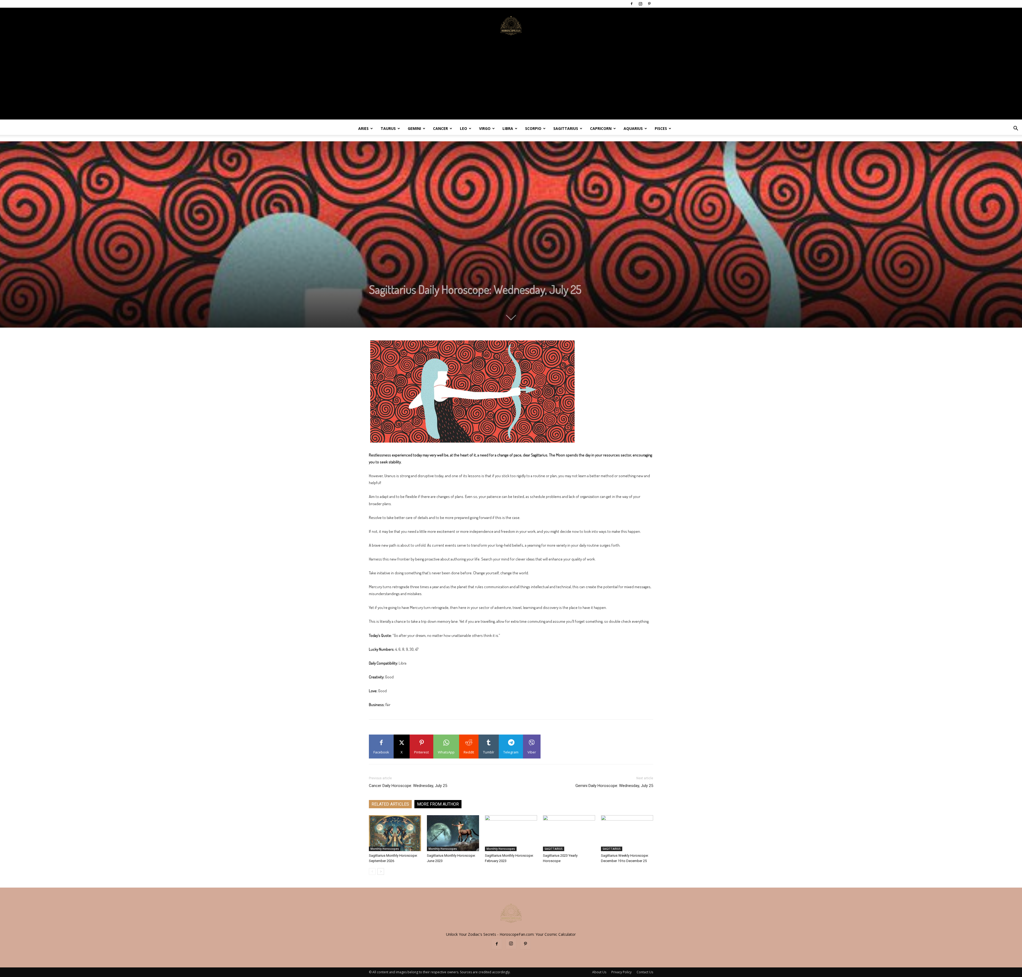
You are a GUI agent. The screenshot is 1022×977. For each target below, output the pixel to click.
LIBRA (507, 128)
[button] (1015, 128)
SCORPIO (533, 128)
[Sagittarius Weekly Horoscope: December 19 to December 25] (627, 833)
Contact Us (645, 972)
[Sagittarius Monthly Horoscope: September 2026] (395, 833)
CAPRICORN (601, 128)
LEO (463, 128)
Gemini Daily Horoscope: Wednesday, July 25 (614, 785)
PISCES (661, 128)
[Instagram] (640, 3)
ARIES (363, 128)
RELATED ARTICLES (390, 804)
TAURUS (388, 128)
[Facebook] (632, 3)
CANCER (440, 128)
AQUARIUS (633, 128)
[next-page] (380, 871)
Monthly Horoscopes (384, 849)
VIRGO (485, 128)
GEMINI (414, 128)
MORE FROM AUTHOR (438, 804)
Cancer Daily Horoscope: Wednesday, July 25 (408, 785)
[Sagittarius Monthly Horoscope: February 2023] (511, 833)
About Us (599, 972)
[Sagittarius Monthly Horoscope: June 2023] (453, 833)
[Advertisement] (511, 82)
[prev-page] (372, 871)
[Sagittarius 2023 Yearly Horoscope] (569, 833)
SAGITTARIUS (565, 128)
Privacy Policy (621, 972)
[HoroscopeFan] (511, 25)
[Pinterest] (649, 3)
